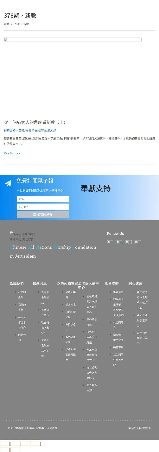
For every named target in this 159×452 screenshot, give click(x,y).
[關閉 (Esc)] (36, 444)
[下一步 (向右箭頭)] (15, 450)
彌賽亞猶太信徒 (14, 130)
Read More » (12, 152)
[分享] (25, 444)
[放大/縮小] (5, 444)
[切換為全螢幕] (15, 444)
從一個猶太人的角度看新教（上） (36, 122)
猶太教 (51, 130)
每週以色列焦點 (36, 130)
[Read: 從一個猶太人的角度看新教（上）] (79, 76)
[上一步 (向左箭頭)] (5, 450)
